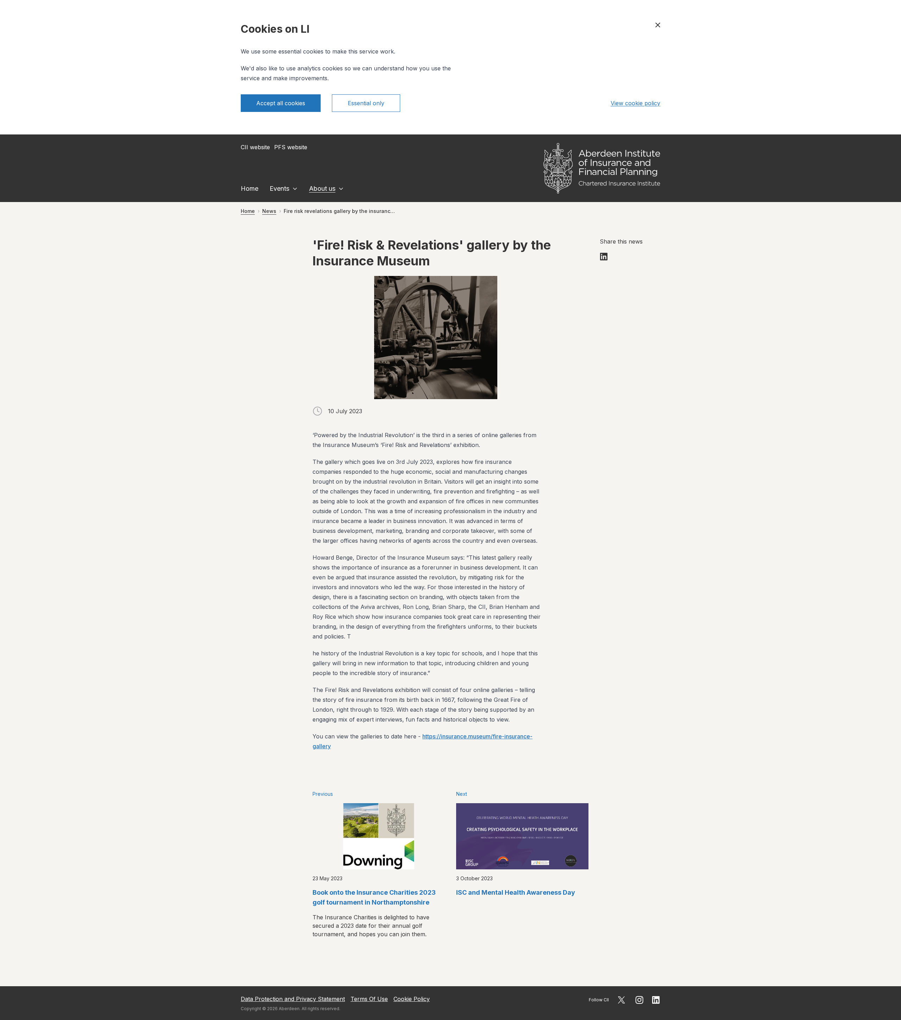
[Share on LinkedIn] (604, 256)
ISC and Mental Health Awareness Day (515, 892)
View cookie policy (635, 103)
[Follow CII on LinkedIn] (656, 1000)
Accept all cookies (280, 103)
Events (279, 188)
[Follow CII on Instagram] (639, 1000)
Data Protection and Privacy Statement (293, 998)
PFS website (290, 147)
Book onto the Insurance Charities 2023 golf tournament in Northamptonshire (374, 897)
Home (249, 188)
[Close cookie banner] (657, 25)
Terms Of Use (369, 998)
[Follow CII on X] (621, 1000)
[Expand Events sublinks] (295, 188)
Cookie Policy (411, 998)
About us (322, 188)
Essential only (366, 103)
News (269, 211)
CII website (255, 147)
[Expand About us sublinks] (341, 188)
